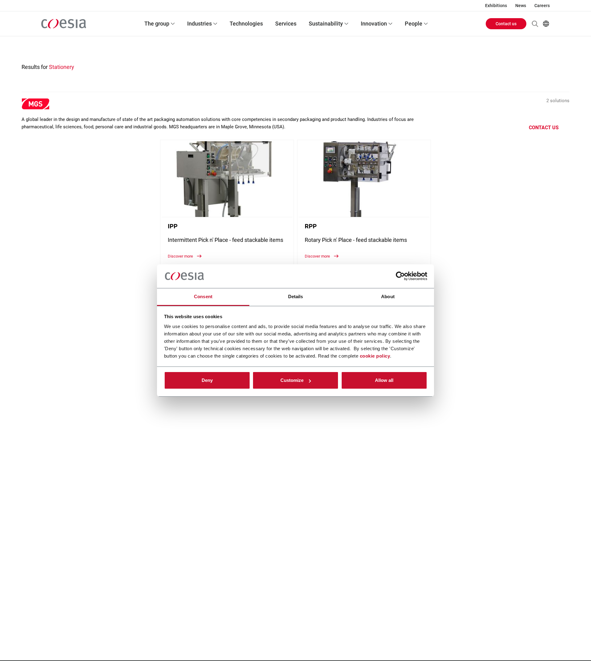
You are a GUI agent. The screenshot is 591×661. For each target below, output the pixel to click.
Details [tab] (295, 296)
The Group (156, 23)
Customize (292, 380)
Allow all (384, 380)
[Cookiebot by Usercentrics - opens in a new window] (400, 276)
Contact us (506, 23)
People (413, 23)
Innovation (374, 23)
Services (285, 23)
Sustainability (326, 23)
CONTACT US (544, 127)
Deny (207, 380)
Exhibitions (496, 5)
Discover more (181, 256)
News (520, 5)
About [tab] (388, 296)
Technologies (246, 23)
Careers (542, 5)
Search (535, 23)
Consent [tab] (203, 296)
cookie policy (375, 356)
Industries (199, 23)
